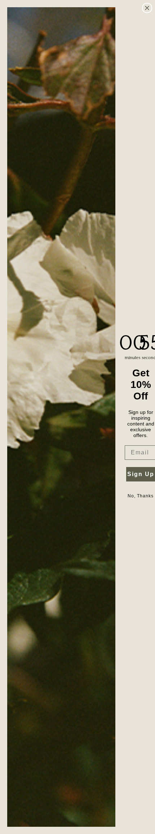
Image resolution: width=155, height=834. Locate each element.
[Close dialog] (147, 8)
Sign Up (140, 474)
